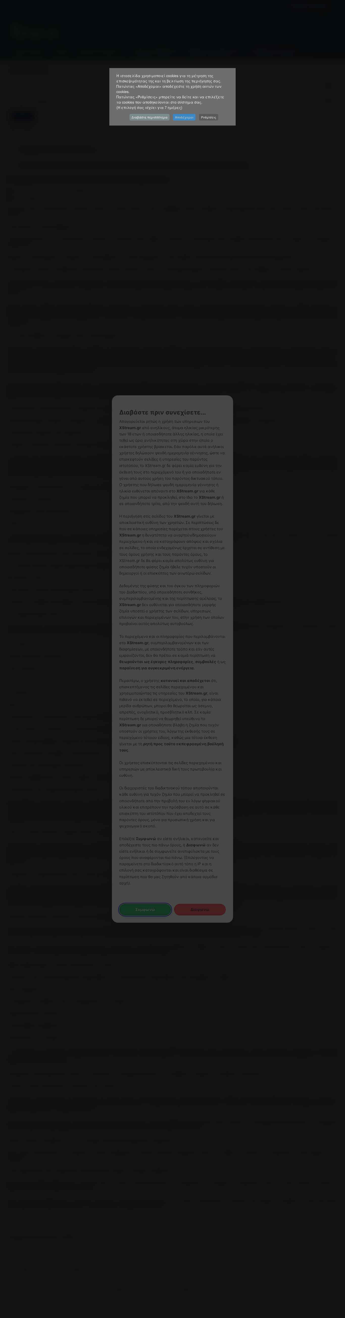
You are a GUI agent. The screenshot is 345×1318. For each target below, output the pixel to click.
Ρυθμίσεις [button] (208, 117)
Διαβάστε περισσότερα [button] (149, 117)
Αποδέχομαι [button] (184, 117)
